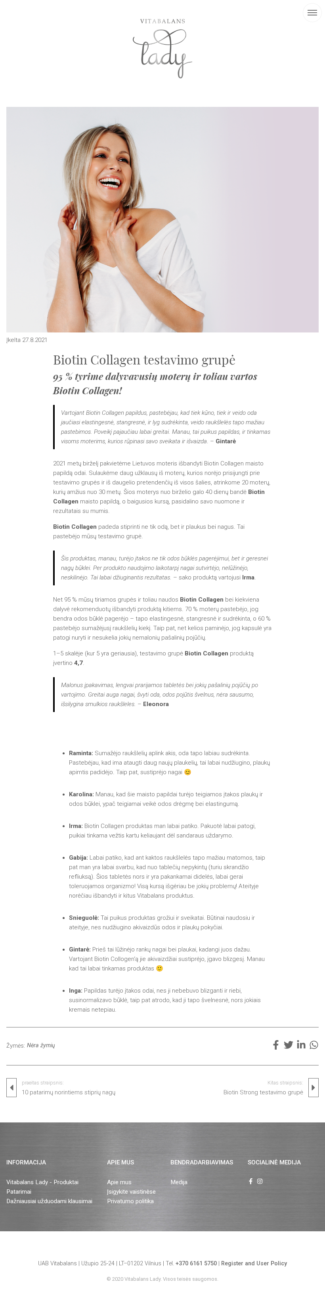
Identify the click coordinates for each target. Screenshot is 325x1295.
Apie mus (119, 1182)
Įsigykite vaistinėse (131, 1191)
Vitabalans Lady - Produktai (42, 1182)
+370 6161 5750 (196, 1263)
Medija (178, 1182)
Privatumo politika (130, 1201)
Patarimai (18, 1191)
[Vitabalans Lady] (162, 49)
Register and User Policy (254, 1263)
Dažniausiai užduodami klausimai (49, 1201)
